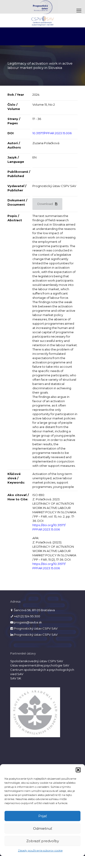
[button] (78, 770)
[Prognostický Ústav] (42, 7)
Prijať (42, 816)
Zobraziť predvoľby (42, 841)
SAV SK (15, 678)
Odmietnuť (42, 828)
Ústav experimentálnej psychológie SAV (39, 665)
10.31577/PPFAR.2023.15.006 (52, 133)
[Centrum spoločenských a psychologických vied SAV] (42, 20)
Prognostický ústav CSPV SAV (36, 628)
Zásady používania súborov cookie (40, 850)
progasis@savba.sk (28, 622)
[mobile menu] (79, 11)
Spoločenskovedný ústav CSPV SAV (36, 661)
